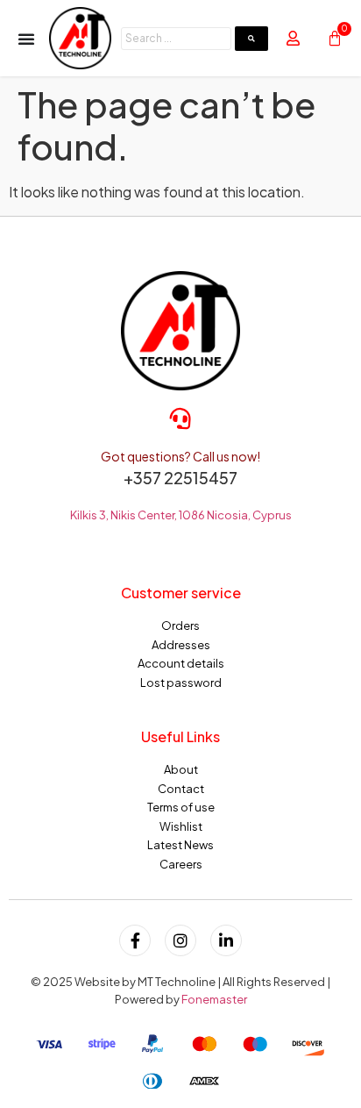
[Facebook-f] (135, 940)
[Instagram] (180, 940)
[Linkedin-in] (226, 940)
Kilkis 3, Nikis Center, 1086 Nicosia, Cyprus (181, 515)
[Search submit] (251, 38)
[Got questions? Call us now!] (180, 418)
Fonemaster (214, 999)
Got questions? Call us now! (180, 456)
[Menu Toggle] (26, 38)
